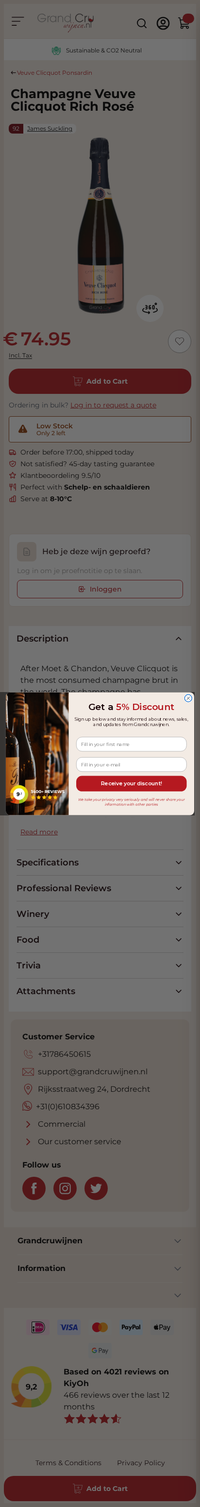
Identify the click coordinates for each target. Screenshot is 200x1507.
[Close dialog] (188, 698)
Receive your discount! (131, 783)
